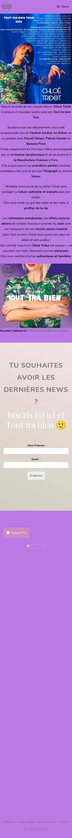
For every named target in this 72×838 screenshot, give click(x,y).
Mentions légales (46, 822)
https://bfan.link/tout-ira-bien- (49, 331)
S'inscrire (36, 476)
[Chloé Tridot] (7, 6)
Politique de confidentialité (18, 822)
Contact (64, 822)
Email (36, 459)
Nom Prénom (36, 445)
